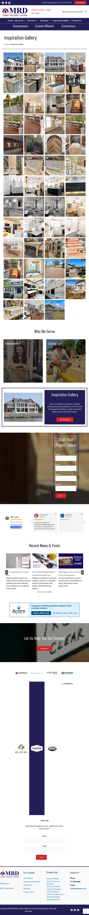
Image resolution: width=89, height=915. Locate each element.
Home (10, 20)
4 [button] (42, 592)
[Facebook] (3, 3)
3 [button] (40, 592)
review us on (15, 527)
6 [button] (45, 592)
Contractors (68, 26)
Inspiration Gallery (60, 20)
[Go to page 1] (57, 533)
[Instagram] (9, 3)
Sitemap (26, 888)
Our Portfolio (65, 420)
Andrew (41, 515)
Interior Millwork (53, 892)
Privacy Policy (28, 892)
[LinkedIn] (6, 3)
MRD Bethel (4, 884)
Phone (57, 474)
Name (57, 454)
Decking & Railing (53, 897)
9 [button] (49, 592)
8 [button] (48, 592)
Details (58, 484)
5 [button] (43, 592)
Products (44, 20)
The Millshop (28, 878)
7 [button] (46, 592)
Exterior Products (53, 886)
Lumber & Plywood (54, 889)
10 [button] (51, 592)
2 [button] (39, 592)
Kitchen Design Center (31, 882)
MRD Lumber (14, 517)
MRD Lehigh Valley (7, 888)
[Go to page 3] (60, 533)
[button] (80, 2)
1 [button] (37, 592)
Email (57, 464)
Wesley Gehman (70, 515)
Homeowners (20, 26)
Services (32, 20)
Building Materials (53, 899)
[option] (18, 571)
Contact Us (76, 20)
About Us (19, 20)
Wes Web (52, 908)
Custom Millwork (44, 26)
